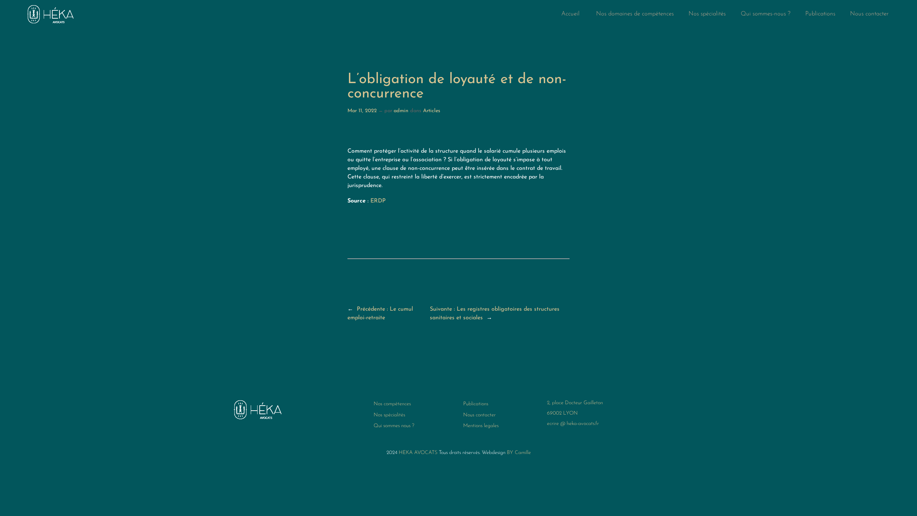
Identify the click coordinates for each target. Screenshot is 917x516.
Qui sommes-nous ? (766, 14)
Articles (431, 111)
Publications (820, 14)
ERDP (378, 201)
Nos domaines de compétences (635, 14)
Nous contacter (869, 14)
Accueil (571, 14)
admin (401, 111)
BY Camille (519, 452)
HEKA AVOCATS (418, 452)
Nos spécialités (707, 14)
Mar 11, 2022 (362, 111)
